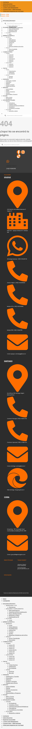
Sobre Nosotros (7, 4)
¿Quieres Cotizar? (11, 166)
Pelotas (7, 90)
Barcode (11, 77)
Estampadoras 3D (13, 31)
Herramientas (9, 98)
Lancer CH (11, 65)
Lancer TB (11, 54)
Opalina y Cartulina (10, 84)
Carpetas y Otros (12, 104)
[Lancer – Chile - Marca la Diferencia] (4, 15)
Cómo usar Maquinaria (10, 588)
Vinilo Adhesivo (12, 39)
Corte (10, 34)
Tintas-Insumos (12, 71)
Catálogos (6, 571)
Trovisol (10, 43)
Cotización (6, 566)
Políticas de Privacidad (9, 579)
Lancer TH (11, 56)
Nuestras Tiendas (8, 585)
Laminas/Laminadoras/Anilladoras (16, 105)
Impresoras (12, 607)
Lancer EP (11, 64)
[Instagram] (23, 152)
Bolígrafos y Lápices (13, 111)
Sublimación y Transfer (11, 80)
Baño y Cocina (9, 97)
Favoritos (6, 568)
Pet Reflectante (12, 41)
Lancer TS (11, 57)
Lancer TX (11, 61)
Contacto (6, 2)
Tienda (6, 564)
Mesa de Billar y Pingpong (11, 94)
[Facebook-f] (18, 152)
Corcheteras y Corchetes (14, 108)
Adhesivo (8, 83)
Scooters (8, 93)
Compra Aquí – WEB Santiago (12, 9)
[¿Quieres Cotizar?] (7, 161)
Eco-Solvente (12, 73)
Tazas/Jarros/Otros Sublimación (16, 27)
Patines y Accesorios (10, 91)
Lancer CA (11, 66)
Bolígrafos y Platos (13, 30)
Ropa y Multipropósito (14, 28)
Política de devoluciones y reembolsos (13, 581)
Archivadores (12, 103)
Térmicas (11, 76)
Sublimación (11, 72)
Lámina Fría (11, 42)
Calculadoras (12, 107)
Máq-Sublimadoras (13, 26)
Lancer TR (11, 60)
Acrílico (10, 45)
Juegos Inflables (9, 89)
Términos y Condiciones (10, 583)
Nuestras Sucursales (9, 6)
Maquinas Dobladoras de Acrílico (16, 46)
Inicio (5, 562)
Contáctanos (20, 562)
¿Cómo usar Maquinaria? (10, 8)
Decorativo (11, 50)
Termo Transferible (13, 49)
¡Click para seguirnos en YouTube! (13, 11)
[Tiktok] (18, 156)
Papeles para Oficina (10, 86)
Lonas (10, 38)
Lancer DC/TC (12, 58)
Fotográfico (8, 82)
